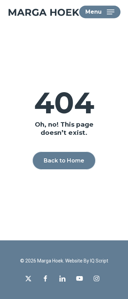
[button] (99, 12)
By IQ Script (96, 261)
